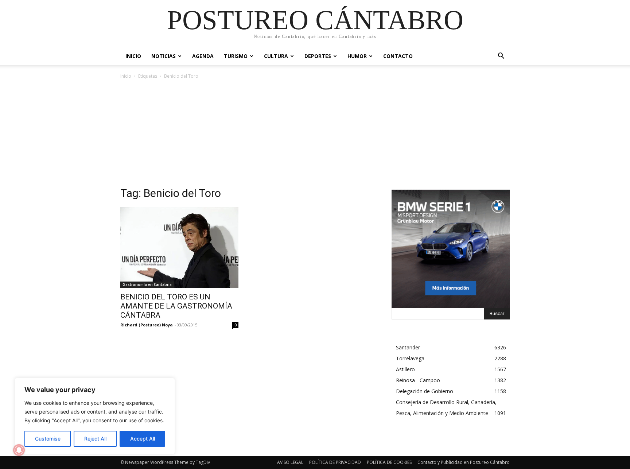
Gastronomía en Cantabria (147, 284)
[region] (95, 416)
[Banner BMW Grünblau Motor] (451, 249)
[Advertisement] (315, 135)
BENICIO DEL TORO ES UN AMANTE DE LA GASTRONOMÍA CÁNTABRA (176, 305)
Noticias (163, 56)
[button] (501, 56)
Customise (48, 438)
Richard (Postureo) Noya (146, 324)
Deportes (317, 56)
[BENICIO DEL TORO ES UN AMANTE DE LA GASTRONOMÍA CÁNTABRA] (179, 247)
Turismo (236, 56)
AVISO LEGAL (290, 462)
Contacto (398, 56)
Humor (357, 56)
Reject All (95, 438)
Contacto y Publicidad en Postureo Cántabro (463, 462)
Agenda (203, 56)
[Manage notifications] (19, 450)
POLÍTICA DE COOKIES (389, 462)
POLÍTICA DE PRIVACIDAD (335, 462)
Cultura (276, 56)
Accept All (142, 438)
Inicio (133, 56)
